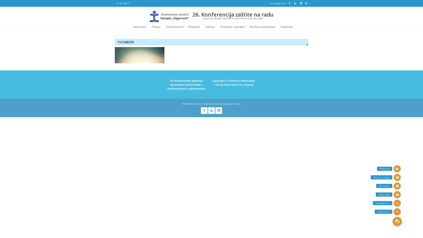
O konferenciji (174, 26)
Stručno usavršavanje (262, 26)
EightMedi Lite (212, 103)
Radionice (287, 26)
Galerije (210, 26)
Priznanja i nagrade (232, 26)
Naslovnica (139, 26)
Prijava (156, 26)
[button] (397, 221)
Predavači (194, 26)
